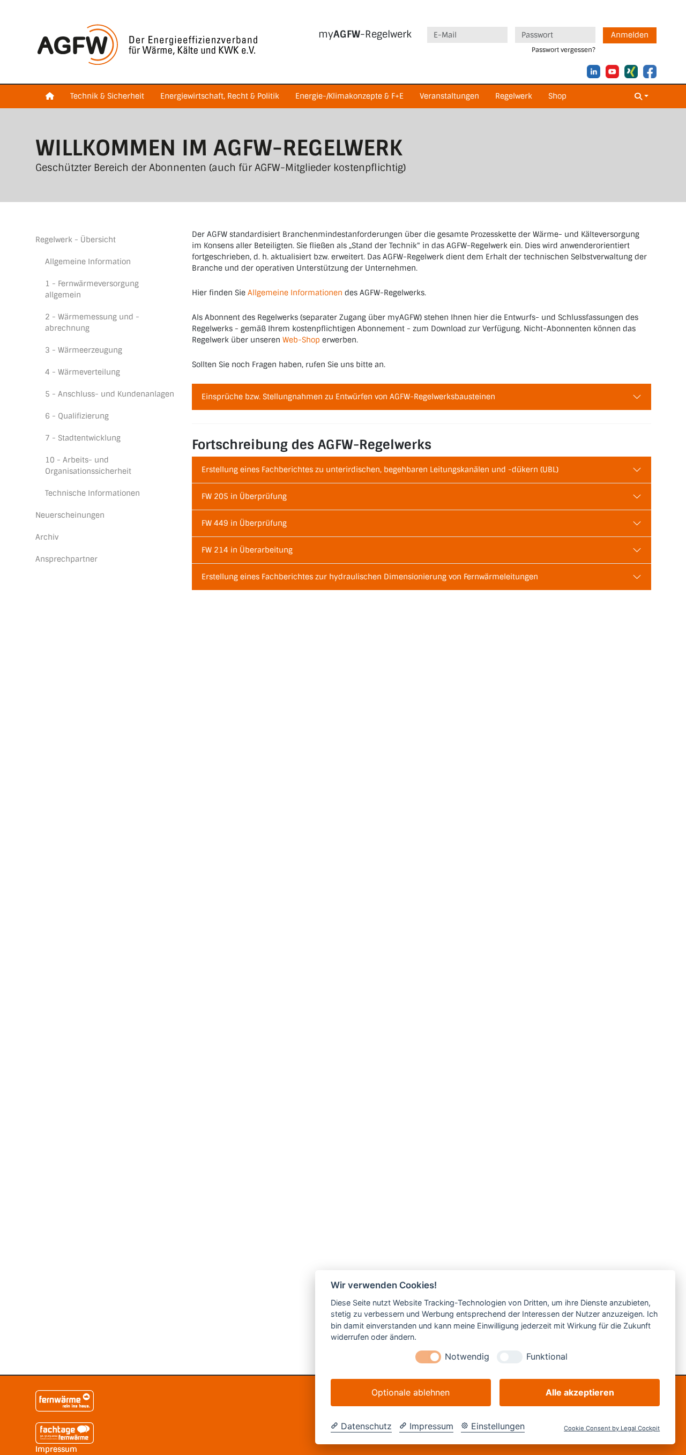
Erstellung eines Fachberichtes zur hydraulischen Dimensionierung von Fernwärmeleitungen (370, 576)
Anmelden (629, 35)
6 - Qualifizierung (77, 416)
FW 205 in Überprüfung (244, 496)
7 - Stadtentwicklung (83, 438)
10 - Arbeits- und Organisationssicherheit (88, 465)
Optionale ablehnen (410, 1392)
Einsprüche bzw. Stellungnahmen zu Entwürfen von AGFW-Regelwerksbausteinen (348, 396)
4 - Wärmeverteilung (82, 372)
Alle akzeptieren (580, 1392)
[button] (642, 96)
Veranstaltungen (449, 96)
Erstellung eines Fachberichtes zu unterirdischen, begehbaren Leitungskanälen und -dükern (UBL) (380, 469)
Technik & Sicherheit (107, 96)
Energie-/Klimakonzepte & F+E (349, 96)
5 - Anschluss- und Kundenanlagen (109, 394)
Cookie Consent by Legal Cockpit (612, 1428)
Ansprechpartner (66, 559)
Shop (557, 96)
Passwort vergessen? (563, 50)
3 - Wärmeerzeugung (83, 350)
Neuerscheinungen (70, 515)
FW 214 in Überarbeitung (247, 550)
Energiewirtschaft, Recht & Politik (219, 96)
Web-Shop (301, 340)
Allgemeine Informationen (295, 292)
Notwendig (467, 1357)
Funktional (547, 1357)
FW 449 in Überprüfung (244, 523)
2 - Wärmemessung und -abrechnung (92, 322)
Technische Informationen (92, 493)
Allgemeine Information (88, 261)
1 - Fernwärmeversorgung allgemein (92, 289)
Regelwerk (513, 96)
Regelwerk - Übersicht (75, 239)
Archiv (46, 537)
